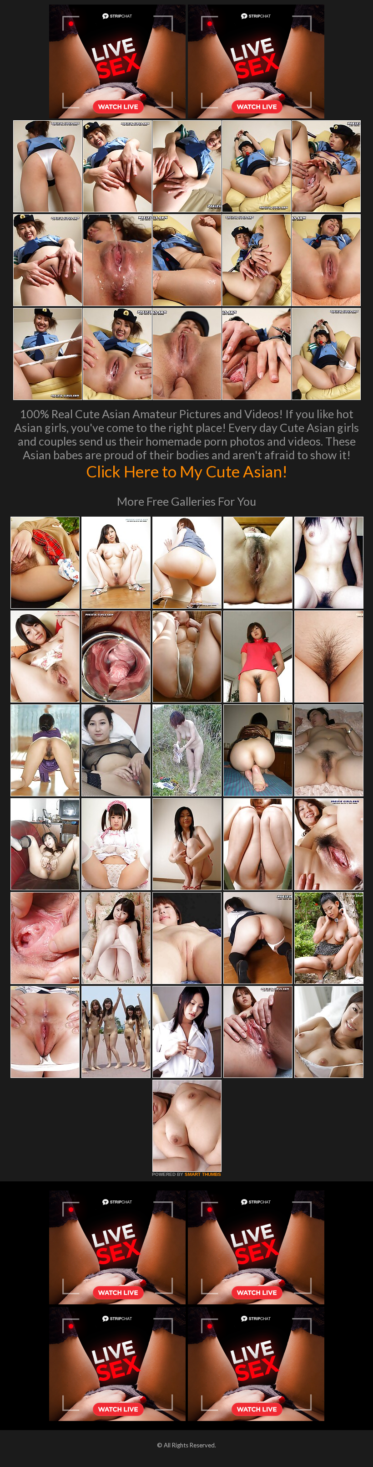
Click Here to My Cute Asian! (186, 471)
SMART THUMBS (203, 1174)
